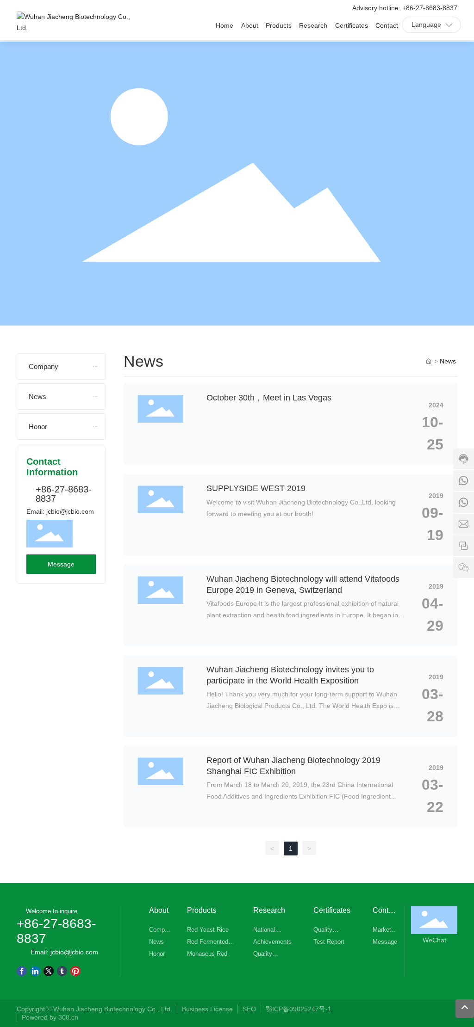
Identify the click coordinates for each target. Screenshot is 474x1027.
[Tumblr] (62, 970)
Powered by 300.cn (51, 1017)
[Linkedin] (35, 970)
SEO (249, 1009)
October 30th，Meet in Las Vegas (268, 397)
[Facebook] (22, 970)
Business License (207, 1009)
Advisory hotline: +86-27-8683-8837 (404, 8)
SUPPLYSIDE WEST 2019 (256, 488)
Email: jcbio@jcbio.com (60, 511)
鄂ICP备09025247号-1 (298, 1009)
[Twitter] (49, 970)
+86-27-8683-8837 (64, 494)
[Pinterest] (75, 970)
